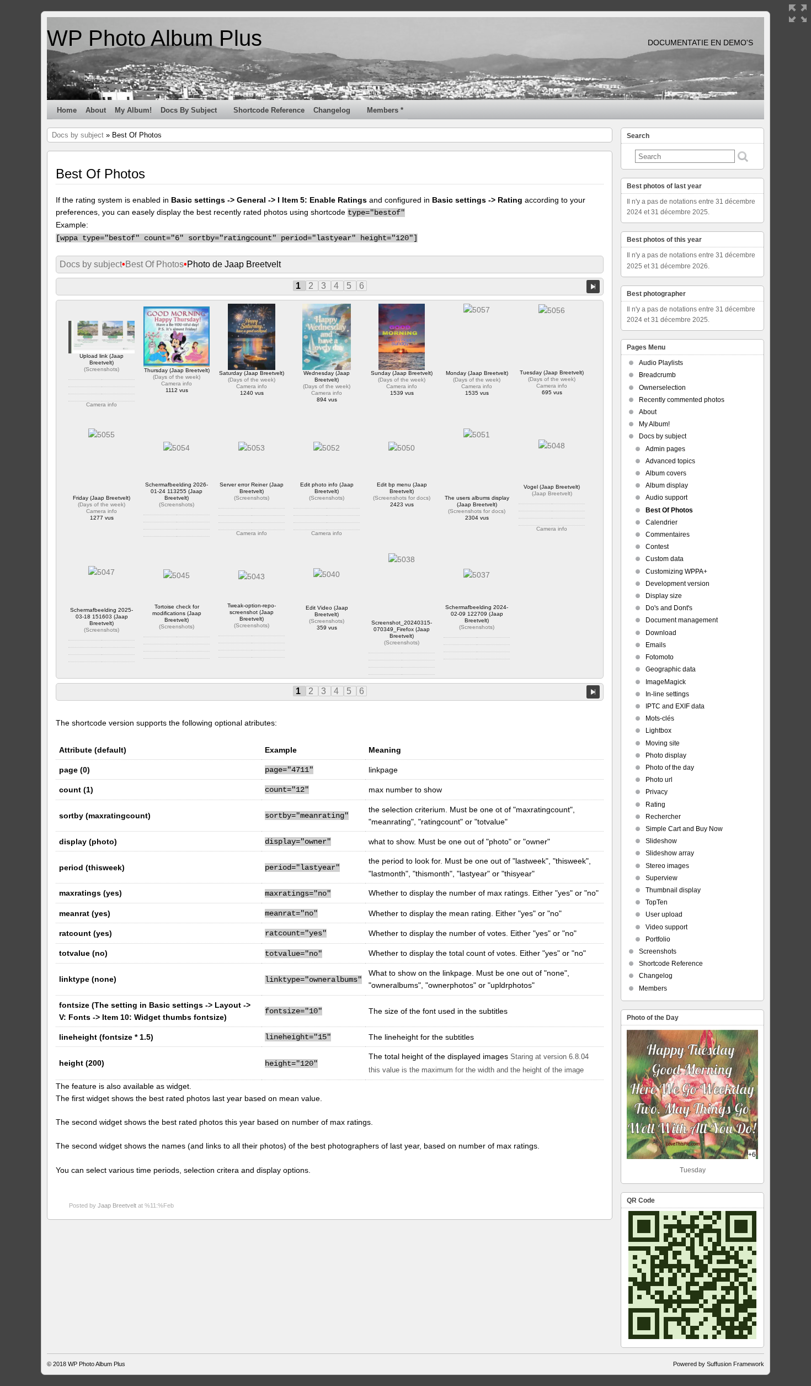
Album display (666, 485)
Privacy (656, 792)
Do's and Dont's (668, 608)
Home (67, 110)
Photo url (659, 780)
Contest (657, 547)
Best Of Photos (154, 264)
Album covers (665, 473)
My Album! (133, 110)
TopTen (656, 902)
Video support (666, 927)
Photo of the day (669, 767)
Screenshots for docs (401, 498)
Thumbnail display (673, 890)
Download (660, 633)
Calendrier (661, 522)
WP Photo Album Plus (154, 38)
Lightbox (658, 730)
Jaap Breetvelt (552, 493)
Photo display (665, 755)
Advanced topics (670, 461)
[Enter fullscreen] (798, 13)
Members (653, 988)
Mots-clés (659, 718)
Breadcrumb (657, 375)
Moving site (662, 743)
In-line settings (667, 694)
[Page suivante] (593, 285)
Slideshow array (669, 853)
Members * (385, 110)
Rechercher (663, 817)
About (96, 110)
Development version (677, 584)
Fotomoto (659, 657)
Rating (655, 804)
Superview (661, 878)
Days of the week (176, 377)
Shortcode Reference (269, 110)
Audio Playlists (661, 363)
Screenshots (101, 369)
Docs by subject (189, 110)
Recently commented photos (681, 400)
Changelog (331, 110)
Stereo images (667, 866)
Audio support (666, 497)
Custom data (664, 559)
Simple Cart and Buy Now (684, 829)
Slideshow (661, 841)
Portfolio (657, 939)
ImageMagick (665, 682)
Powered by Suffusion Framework (718, 1364)
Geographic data (670, 669)
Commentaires (667, 534)
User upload (663, 914)
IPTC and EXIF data (675, 706)
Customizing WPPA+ (676, 571)
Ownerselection (662, 388)
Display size (663, 596)
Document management (681, 620)
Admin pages (665, 449)
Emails (655, 645)
